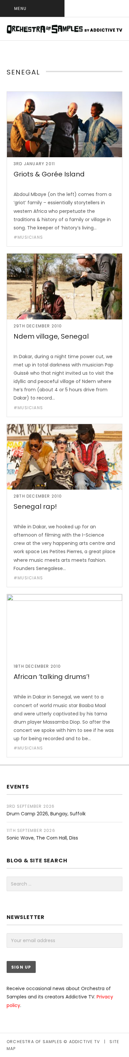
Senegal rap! (35, 506)
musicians (30, 237)
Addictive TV (84, 1041)
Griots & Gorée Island (49, 174)
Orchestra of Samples (34, 1041)
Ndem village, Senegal (51, 336)
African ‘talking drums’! (52, 676)
